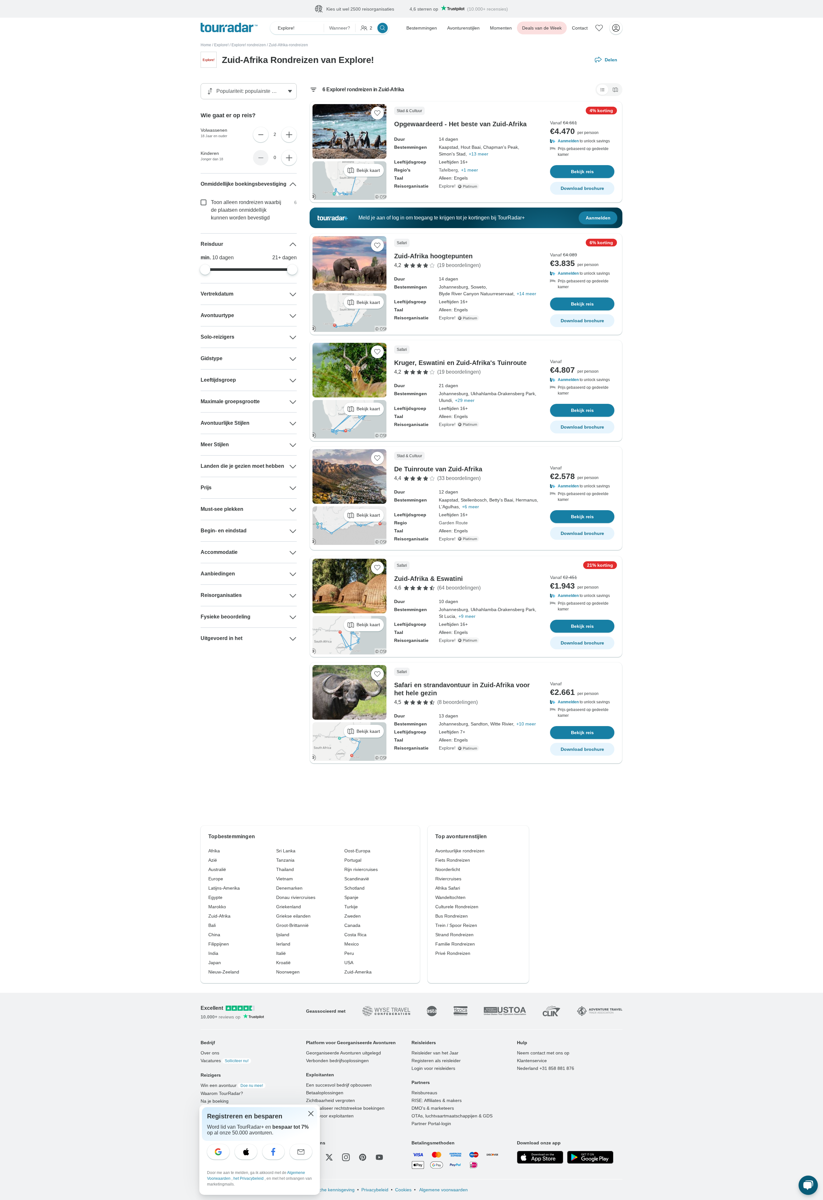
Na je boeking (215, 1101)
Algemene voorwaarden (443, 1189)
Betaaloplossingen (324, 1092)
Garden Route (453, 522)
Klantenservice (532, 1060)
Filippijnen (218, 944)
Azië (212, 860)
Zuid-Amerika (358, 971)
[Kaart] (615, 89)
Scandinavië (356, 878)
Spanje (351, 897)
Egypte (215, 897)
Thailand (285, 869)
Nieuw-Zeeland (223, 971)
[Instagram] (345, 1157)
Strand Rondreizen (454, 934)
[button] (582, 141)
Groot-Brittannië (292, 925)
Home (206, 45)
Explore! (221, 45)
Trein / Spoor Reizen (456, 925)
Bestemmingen (421, 28)
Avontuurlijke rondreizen (459, 850)
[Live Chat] (808, 1185)
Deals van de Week (542, 28)
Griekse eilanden (293, 916)
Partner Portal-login (431, 1123)
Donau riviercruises (295, 897)
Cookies (403, 1189)
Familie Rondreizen (455, 944)
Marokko (217, 906)
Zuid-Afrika (219, 916)
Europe (215, 878)
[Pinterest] (362, 1157)
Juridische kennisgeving (330, 1189)
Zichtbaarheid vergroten (330, 1100)
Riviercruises (448, 878)
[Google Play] (590, 1157)
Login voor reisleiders (433, 1068)
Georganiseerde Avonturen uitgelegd (343, 1052)
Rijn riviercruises (361, 869)
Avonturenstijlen (463, 28)
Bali (212, 925)
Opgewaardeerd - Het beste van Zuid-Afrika (460, 124)
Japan (214, 962)
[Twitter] (329, 1157)
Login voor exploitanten (330, 1115)
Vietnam (284, 878)
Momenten (501, 28)
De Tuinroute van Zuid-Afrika (438, 469)
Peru (349, 953)
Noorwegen (288, 971)
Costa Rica (355, 934)
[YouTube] (379, 1157)
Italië (281, 953)
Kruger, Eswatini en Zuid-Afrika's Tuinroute (460, 362)
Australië (217, 869)
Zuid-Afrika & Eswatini (428, 578)
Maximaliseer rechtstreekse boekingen (345, 1108)
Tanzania (285, 860)
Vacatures (225, 1060)
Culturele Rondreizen (456, 906)
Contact (580, 28)
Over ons (210, 1052)
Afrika (214, 850)
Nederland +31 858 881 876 (545, 1068)
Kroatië (283, 962)
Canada (352, 925)
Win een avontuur (232, 1085)
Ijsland (282, 934)
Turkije (351, 906)
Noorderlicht (447, 869)
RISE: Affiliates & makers (437, 1100)
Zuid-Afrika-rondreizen (288, 45)
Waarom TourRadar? (222, 1093)
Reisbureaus (424, 1092)
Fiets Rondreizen (452, 860)
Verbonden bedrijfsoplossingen (337, 1060)
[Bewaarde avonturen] (599, 28)
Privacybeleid (374, 1189)
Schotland (354, 888)
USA (348, 962)
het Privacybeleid (249, 1178)
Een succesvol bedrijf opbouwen (339, 1085)
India (213, 953)
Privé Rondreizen (452, 953)
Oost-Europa (357, 850)
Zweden (352, 916)
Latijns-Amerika (224, 888)
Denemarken (289, 888)
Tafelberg (448, 170)
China (214, 934)
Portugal (352, 860)
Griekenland (288, 906)
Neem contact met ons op (543, 1052)
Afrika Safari (447, 888)
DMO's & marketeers (433, 1108)
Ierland (283, 944)
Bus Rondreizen (451, 916)
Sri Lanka (285, 850)
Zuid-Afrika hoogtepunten (433, 256)
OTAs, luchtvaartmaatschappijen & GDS (452, 1115)
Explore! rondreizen (248, 45)
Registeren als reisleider (436, 1060)
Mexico (351, 944)
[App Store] (540, 1157)
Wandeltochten (450, 897)
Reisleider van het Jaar (435, 1052)
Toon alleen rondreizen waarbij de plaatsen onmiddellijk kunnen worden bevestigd (246, 210)
